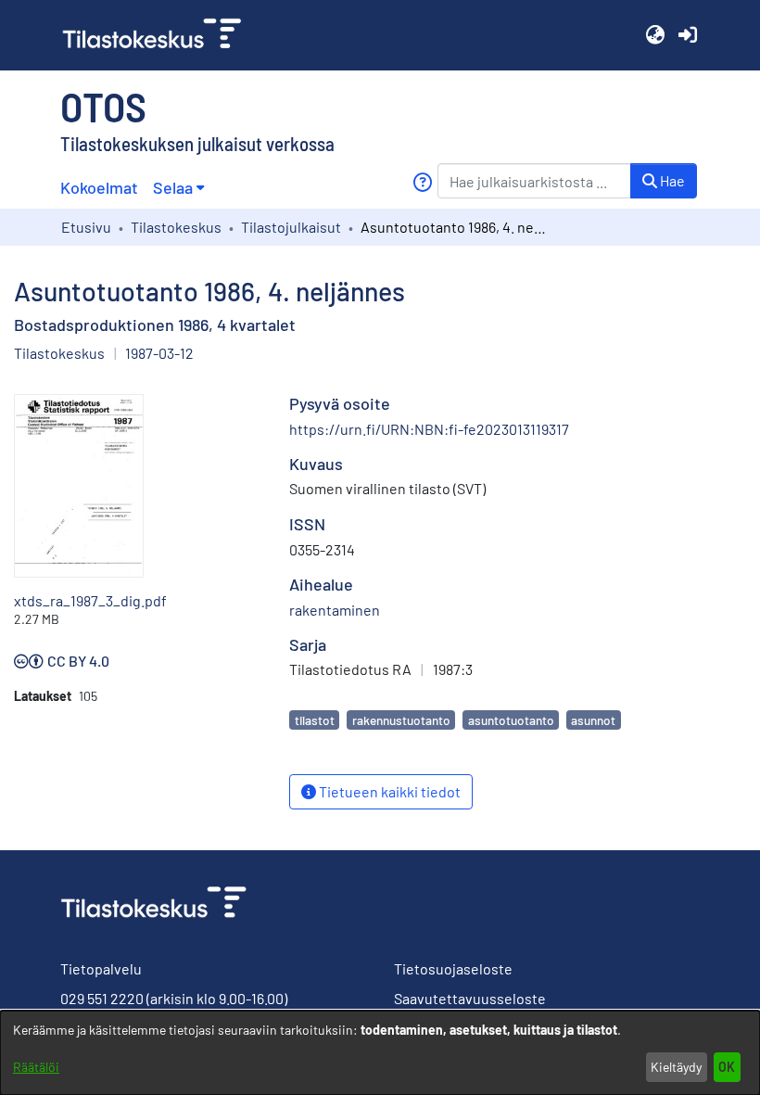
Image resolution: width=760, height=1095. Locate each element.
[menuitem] (178, 188)
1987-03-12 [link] (159, 353)
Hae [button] (671, 180)
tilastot (315, 720)
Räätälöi (36, 1067)
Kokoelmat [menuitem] (99, 187)
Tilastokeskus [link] (176, 227)
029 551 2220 (102, 998)
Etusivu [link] (86, 227)
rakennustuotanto (401, 720)
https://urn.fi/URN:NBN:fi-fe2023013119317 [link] (429, 429)
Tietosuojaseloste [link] (453, 968)
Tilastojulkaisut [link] (291, 227)
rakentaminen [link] (334, 609)
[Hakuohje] (422, 182)
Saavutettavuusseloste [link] (470, 998)
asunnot (593, 720)
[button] (654, 35)
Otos (103, 106)
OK (726, 1067)
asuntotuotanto (511, 720)
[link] (159, 35)
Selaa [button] (173, 187)
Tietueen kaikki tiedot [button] (388, 791)
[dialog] (380, 1053)
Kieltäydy (676, 1067)
